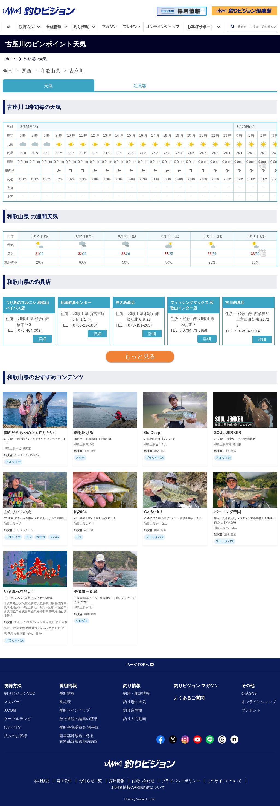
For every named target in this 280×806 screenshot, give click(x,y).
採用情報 (116, 781)
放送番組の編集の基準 (78, 719)
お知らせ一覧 (90, 781)
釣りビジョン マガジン (196, 685)
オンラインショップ (258, 702)
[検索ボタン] (232, 26)
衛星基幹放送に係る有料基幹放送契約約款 (78, 738)
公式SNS (249, 693)
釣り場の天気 (35, 59)
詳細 (42, 339)
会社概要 (41, 781)
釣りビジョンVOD (19, 693)
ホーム (11, 59)
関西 (26, 71)
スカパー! (12, 702)
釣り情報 (132, 685)
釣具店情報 (132, 710)
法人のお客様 (15, 735)
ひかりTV (12, 727)
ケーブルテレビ (17, 719)
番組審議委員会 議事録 (79, 727)
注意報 (140, 85)
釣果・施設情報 (136, 693)
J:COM (10, 710)
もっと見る (140, 356)
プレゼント (251, 710)
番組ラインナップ (74, 710)
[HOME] (8, 27)
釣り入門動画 (134, 719)
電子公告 (64, 781)
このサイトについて (224, 781)
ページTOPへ (137, 664)
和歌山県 (50, 71)
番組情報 (68, 685)
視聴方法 (13, 685)
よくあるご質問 (189, 697)
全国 (8, 71)
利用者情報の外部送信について (138, 787)
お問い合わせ (143, 781)
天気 (48, 85)
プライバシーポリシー (181, 781)
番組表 (65, 702)
